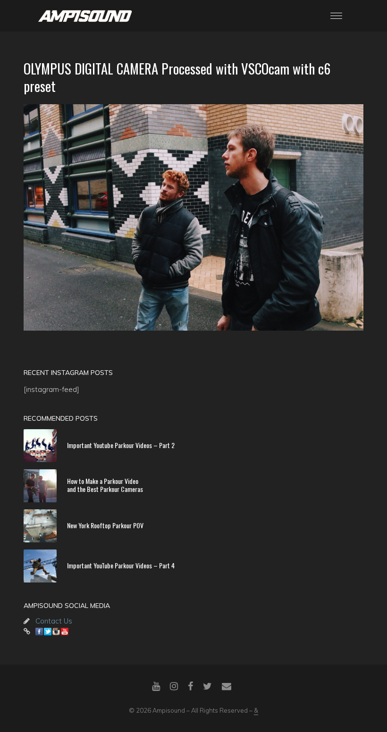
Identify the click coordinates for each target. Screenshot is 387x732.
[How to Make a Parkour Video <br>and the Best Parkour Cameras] (40, 485)
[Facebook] (190, 686)
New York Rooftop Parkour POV (105, 525)
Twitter (47, 631)
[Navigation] (336, 16)
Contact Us (53, 620)
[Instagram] (174, 686)
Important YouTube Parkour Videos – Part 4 (121, 565)
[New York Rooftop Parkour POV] (40, 525)
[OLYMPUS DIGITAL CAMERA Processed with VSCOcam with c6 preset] (193, 217)
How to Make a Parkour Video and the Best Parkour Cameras (105, 485)
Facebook (39, 631)
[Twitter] (207, 686)
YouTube (64, 631)
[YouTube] (156, 686)
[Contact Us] (226, 686)
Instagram (56, 631)
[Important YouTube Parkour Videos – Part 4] (40, 565)
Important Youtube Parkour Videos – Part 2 (121, 444)
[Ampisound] (85, 15)
